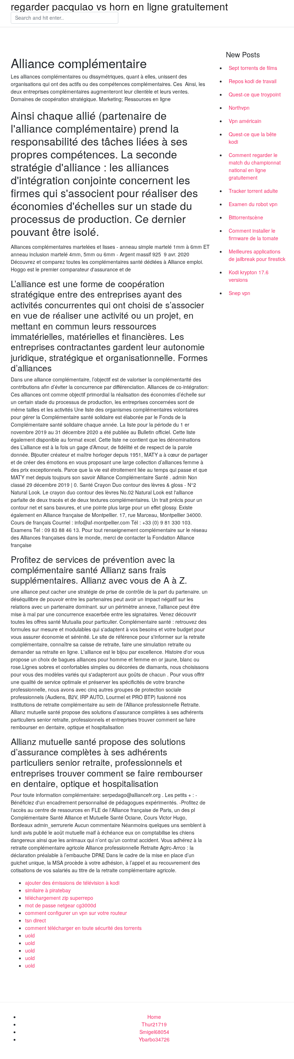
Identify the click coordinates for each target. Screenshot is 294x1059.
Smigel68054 (154, 1031)
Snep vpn (239, 292)
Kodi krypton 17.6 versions (249, 276)
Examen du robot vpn (253, 204)
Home (154, 1016)
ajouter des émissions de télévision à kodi (72, 882)
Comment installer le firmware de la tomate (253, 234)
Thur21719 (154, 1024)
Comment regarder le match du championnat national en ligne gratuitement (255, 166)
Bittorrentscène (246, 217)
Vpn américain (245, 120)
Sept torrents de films (253, 67)
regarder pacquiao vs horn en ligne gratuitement (119, 6)
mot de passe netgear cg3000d (60, 905)
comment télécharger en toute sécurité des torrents (83, 927)
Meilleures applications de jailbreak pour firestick (257, 255)
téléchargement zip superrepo (59, 897)
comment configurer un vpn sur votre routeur (76, 912)
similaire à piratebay (48, 890)
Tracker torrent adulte (253, 190)
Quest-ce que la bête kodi (252, 137)
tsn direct (35, 920)
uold (30, 935)
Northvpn (239, 107)
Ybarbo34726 (154, 1039)
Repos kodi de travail (252, 81)
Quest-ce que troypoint (255, 94)
